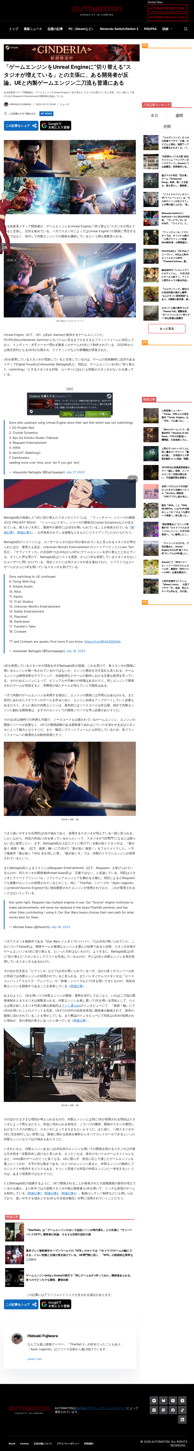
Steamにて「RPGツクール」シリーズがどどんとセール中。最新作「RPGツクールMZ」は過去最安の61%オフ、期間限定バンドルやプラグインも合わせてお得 (175, 572)
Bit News (46, 113)
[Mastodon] (163, 1410)
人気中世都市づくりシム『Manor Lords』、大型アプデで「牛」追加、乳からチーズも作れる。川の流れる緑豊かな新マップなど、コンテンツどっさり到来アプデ (175, 591)
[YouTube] (154, 1400)
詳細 (165, 29)
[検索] (185, 28)
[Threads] (154, 1410)
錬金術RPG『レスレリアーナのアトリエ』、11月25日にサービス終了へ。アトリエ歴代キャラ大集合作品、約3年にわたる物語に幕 (176, 277)
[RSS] (182, 1419)
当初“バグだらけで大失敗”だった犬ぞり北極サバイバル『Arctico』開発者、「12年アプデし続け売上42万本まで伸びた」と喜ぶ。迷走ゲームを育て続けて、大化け (176, 496)
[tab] (154, 115)
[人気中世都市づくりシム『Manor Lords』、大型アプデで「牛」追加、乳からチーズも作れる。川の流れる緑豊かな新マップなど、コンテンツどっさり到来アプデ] (151, 586)
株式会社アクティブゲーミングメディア (101, 1408)
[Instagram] (173, 1400)
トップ (13, 29)
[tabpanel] (166, 233)
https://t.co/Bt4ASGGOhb (102, 641)
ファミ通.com (71, 1005)
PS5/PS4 (150, 29)
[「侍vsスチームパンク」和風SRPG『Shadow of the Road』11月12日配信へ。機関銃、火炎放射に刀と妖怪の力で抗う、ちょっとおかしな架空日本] (151, 434)
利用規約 (88, 1443)
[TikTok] (182, 1410)
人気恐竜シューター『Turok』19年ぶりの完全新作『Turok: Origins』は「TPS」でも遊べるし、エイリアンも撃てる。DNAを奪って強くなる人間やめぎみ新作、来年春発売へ (175, 420)
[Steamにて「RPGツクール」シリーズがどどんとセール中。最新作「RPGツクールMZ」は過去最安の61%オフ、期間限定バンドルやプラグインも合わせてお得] (151, 567)
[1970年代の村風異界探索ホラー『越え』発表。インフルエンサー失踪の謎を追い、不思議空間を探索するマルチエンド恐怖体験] (151, 472)
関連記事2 (24, 532)
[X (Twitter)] (182, 1400)
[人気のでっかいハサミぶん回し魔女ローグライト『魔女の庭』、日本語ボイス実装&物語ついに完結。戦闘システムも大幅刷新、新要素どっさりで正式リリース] (151, 453)
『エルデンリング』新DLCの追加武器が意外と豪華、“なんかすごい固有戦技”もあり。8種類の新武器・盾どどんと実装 (175, 296)
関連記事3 (69, 1193)
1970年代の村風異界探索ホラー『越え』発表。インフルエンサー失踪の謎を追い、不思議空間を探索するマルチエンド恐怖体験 (176, 474)
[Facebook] (173, 1410)
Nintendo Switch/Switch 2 (119, 29)
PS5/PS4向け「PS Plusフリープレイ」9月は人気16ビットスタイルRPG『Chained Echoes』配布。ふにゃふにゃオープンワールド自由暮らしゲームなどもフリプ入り (175, 261)
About (12, 1443)
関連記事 (76, 986)
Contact (24, 1443)
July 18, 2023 (75, 651)
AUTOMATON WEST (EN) (166, 8)
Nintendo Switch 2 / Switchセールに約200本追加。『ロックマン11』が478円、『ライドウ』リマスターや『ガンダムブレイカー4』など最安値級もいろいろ (176, 223)
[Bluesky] (163, 1400)
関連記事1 (34, 1193)
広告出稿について (43, 1443)
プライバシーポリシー (68, 1443)
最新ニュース (33, 29)
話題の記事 (55, 29)
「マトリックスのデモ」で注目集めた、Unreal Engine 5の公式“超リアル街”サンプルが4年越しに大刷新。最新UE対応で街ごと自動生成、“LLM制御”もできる (176, 553)
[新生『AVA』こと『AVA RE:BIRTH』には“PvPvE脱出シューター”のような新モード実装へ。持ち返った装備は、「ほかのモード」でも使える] (151, 510)
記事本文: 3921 (34, 1359)
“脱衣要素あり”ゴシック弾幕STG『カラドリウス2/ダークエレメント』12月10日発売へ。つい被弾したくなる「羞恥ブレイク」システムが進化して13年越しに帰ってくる (176, 534)
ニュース (64, 104)
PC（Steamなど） (81, 29)
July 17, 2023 (75, 472)
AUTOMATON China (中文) (167, 17)
